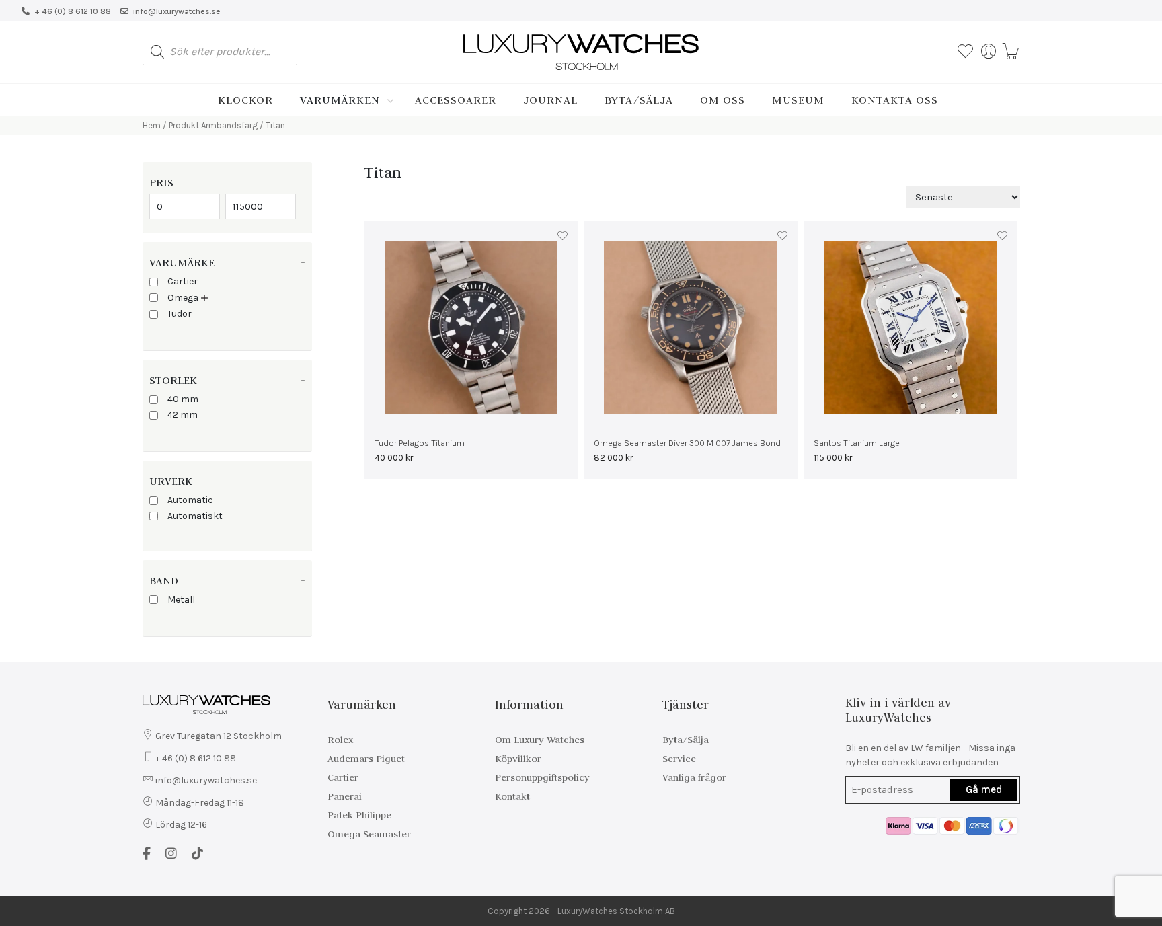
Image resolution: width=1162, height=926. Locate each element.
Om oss (722, 99)
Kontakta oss (894, 99)
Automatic (190, 500)
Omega (182, 297)
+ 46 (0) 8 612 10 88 (72, 11)
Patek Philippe (359, 815)
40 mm (182, 399)
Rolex (340, 740)
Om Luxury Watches (539, 740)
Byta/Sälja (639, 99)
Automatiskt (195, 516)
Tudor (179, 313)
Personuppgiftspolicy (542, 777)
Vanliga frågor (694, 777)
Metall (181, 599)
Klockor (245, 99)
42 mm (182, 414)
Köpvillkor (518, 759)
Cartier (182, 281)
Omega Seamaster (369, 834)
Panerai (344, 796)
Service (679, 759)
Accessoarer (455, 99)
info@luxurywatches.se (177, 11)
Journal (550, 99)
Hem (152, 125)
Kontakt (512, 796)
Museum (798, 99)
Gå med (984, 789)
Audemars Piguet (366, 759)
